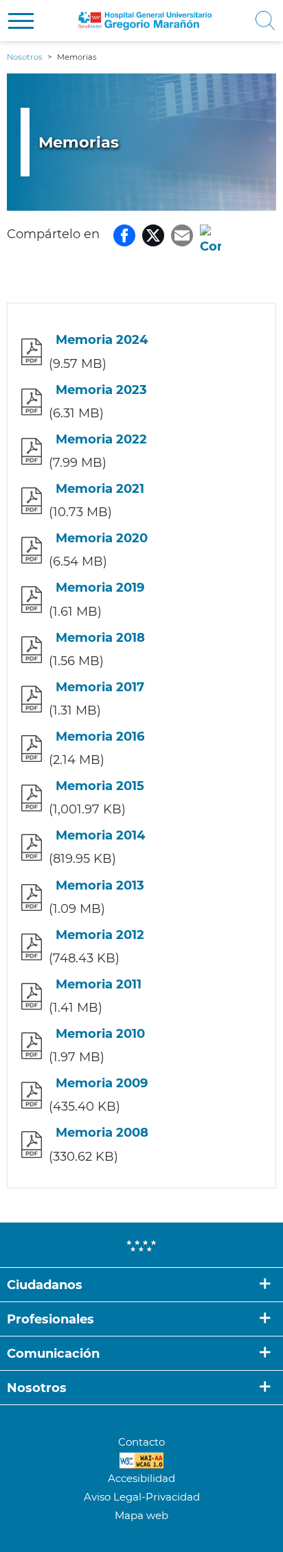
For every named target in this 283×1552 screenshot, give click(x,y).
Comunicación (53, 1353)
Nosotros (37, 1387)
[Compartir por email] (182, 234)
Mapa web (141, 1515)
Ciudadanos (44, 1285)
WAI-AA (141, 1460)
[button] (21, 21)
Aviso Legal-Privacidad (142, 1496)
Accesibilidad (141, 1478)
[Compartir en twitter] (153, 234)
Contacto (141, 1441)
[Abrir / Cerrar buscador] (261, 20)
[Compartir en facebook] (124, 234)
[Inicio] (145, 20)
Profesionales (50, 1319)
